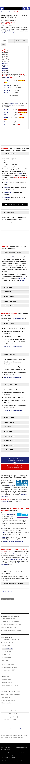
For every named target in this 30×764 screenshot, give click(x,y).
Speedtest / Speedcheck (8, 700)
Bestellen (7, 757)
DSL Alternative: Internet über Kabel (11, 624)
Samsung (11, 11)
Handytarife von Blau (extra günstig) (11, 630)
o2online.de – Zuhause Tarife (9, 714)
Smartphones (12, 755)
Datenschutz (11, 752)
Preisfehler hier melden (13, 740)
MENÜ (2, 9)
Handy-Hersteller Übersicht (7, 599)
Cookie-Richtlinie (21, 752)
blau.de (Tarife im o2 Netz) (8, 719)
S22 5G (6, 80)
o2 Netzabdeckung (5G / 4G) (9, 670)
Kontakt (14, 757)
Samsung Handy (13, 103)
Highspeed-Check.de (6, 749)
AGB (2, 755)
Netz (6, 755)
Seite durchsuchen (6, 703)
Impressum (3, 752)
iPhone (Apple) (6, 645)
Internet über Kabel (6, 682)
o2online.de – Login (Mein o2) (9, 717)
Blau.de (21, 745)
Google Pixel (6, 654)
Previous (11, 59)
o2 (1, 11)
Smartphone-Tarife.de (6, 747)
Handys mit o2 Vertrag (7, 642)
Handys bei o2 (5, 11)
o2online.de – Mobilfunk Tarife (9, 711)
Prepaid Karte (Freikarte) (8, 664)
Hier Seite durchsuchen (16, 728)
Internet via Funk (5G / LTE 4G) (9, 685)
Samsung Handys (18, 318)
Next (26, 59)
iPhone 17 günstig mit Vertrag (9, 627)
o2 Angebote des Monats (8, 618)
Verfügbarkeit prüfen (6, 697)
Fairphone (5, 660)
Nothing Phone (6, 657)
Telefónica (12, 745)
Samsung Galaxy (7, 648)
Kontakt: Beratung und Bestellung (10, 694)
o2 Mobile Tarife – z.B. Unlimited (10, 621)
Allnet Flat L (10, 105)
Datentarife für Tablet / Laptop (9, 667)
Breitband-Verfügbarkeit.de (20, 747)
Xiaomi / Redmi (6, 651)
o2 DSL (20, 755)
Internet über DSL (6, 679)
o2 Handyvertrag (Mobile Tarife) (10, 639)
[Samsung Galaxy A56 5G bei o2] (21, 58)
